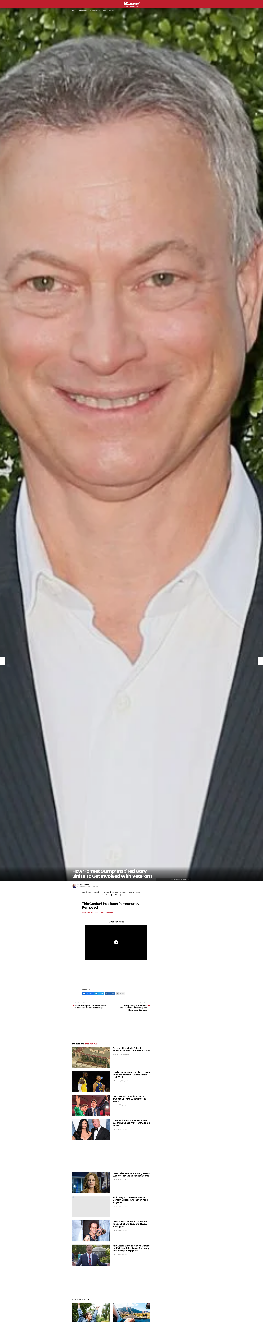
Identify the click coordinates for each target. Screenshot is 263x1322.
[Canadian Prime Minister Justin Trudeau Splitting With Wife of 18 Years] (91, 1105)
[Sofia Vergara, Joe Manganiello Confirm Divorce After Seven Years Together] (91, 1206)
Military (138, 892)
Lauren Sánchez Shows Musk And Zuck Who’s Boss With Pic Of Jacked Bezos (131, 1123)
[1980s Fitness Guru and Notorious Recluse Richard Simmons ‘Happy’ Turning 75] (91, 1230)
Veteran (123, 895)
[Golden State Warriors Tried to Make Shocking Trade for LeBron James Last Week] (91, 1081)
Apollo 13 (89, 892)
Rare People (91, 1044)
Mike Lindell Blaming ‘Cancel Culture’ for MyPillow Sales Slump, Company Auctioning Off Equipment (131, 1248)
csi (100, 892)
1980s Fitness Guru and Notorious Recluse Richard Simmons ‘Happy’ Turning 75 (130, 1224)
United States (115, 895)
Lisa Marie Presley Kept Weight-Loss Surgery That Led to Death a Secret (131, 1174)
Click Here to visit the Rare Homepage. (98, 913)
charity (96, 892)
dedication (106, 892)
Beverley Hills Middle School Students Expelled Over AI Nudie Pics (131, 1049)
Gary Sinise (131, 892)
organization (100, 895)
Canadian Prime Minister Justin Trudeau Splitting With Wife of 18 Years (129, 1099)
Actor (83, 892)
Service (108, 895)
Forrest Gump (114, 892)
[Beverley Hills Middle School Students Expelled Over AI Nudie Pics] (91, 1057)
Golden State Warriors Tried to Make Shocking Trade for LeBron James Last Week (131, 1075)
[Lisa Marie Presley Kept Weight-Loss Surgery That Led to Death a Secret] (91, 1182)
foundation (123, 892)
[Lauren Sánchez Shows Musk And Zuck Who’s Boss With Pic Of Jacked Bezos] (91, 1129)
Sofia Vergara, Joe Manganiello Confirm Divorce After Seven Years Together (130, 1200)
